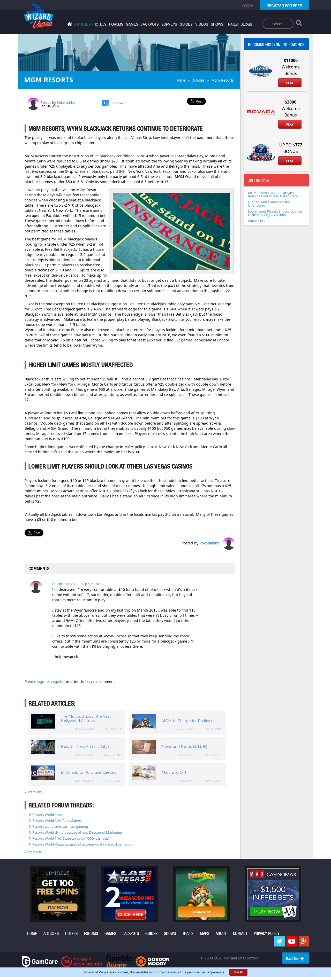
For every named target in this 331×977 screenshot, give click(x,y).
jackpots (150, 24)
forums (116, 24)
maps (204, 933)
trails (232, 24)
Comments (256, 220)
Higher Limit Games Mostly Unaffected (269, 204)
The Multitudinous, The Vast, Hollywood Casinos (86, 718)
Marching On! (174, 772)
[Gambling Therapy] (152, 961)
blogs (246, 24)
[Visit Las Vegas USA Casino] (129, 893)
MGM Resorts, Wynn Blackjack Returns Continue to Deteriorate (273, 194)
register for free (284, 6)
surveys (169, 24)
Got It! (238, 972)
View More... (34, 791)
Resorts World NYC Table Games (56, 820)
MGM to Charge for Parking (187, 720)
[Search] (299, 24)
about (221, 933)
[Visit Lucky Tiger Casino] (201, 893)
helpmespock (63, 583)
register (58, 681)
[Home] (69, 25)
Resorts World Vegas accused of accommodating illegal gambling (82, 844)
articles (51, 933)
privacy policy (267, 933)
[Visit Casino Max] (273, 893)
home (32, 933)
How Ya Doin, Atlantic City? (85, 746)
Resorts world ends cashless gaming (60, 826)
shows (217, 24)
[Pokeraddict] (33, 103)
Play (290, 83)
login (42, 681)
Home (180, 80)
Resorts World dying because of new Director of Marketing (77, 832)
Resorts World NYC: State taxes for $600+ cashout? (71, 838)
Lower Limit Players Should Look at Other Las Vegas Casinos (275, 213)
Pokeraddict (66, 102)
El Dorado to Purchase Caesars (88, 772)
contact (240, 933)
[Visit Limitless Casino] (58, 893)
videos (201, 24)
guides (186, 24)
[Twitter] (279, 941)
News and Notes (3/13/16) (184, 746)
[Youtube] (292, 941)
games (132, 24)
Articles (198, 80)
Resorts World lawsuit (49, 814)
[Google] (304, 941)
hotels (100, 24)
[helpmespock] (36, 586)
